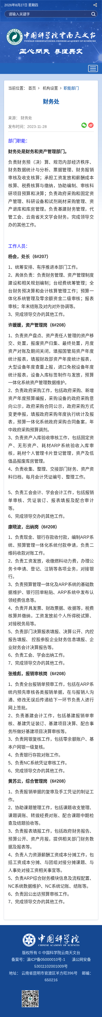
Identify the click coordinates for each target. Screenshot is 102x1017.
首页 (32, 88)
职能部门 (71, 88)
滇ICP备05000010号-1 (46, 959)
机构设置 (50, 88)
